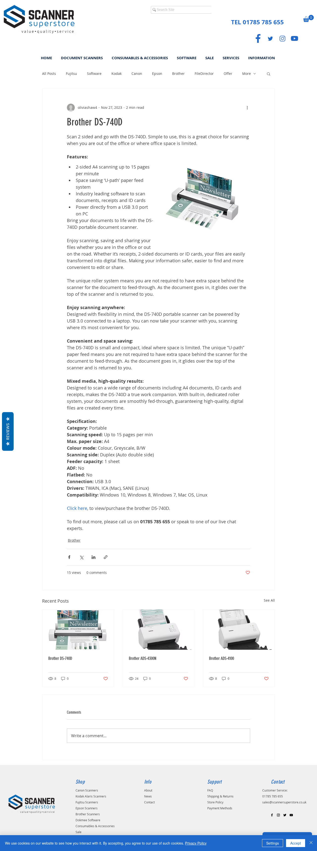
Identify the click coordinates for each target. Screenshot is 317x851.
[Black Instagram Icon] (278, 815)
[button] (308, 18)
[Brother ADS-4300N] (158, 630)
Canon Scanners (87, 790)
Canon (137, 73)
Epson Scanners (87, 808)
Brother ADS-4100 (221, 658)
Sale (78, 832)
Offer (228, 73)
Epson (157, 73)
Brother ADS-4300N (142, 658)
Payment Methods (219, 808)
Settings (272, 843)
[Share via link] (105, 557)
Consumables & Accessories (95, 826)
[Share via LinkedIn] (93, 557)
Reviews (8, 431)
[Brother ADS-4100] (239, 630)
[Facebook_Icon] (258, 38)
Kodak (116, 73)
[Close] (311, 843)
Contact (149, 802)
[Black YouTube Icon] (291, 815)
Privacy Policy (196, 843)
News (148, 796)
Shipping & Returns (220, 796)
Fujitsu (71, 73)
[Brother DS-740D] (78, 630)
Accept (295, 843)
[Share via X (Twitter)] (81, 557)
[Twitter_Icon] (270, 38)
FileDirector (204, 73)
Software (94, 73)
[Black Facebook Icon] (272, 815)
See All (269, 600)
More (246, 73)
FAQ (210, 790)
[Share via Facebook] (69, 557)
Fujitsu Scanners (87, 802)
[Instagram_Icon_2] (282, 38)
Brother (178, 73)
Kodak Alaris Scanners (91, 796)
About (148, 790)
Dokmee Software (88, 820)
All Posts (49, 73)
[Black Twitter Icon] (285, 815)
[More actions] (247, 108)
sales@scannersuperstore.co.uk (284, 802)
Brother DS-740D (60, 658)
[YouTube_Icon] (294, 38)
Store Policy (215, 802)
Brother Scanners (88, 814)
